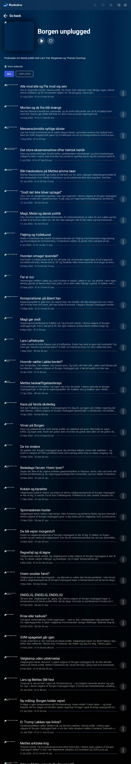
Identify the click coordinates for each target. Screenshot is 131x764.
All (9, 73)
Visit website (15, 66)
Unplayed (25, 73)
